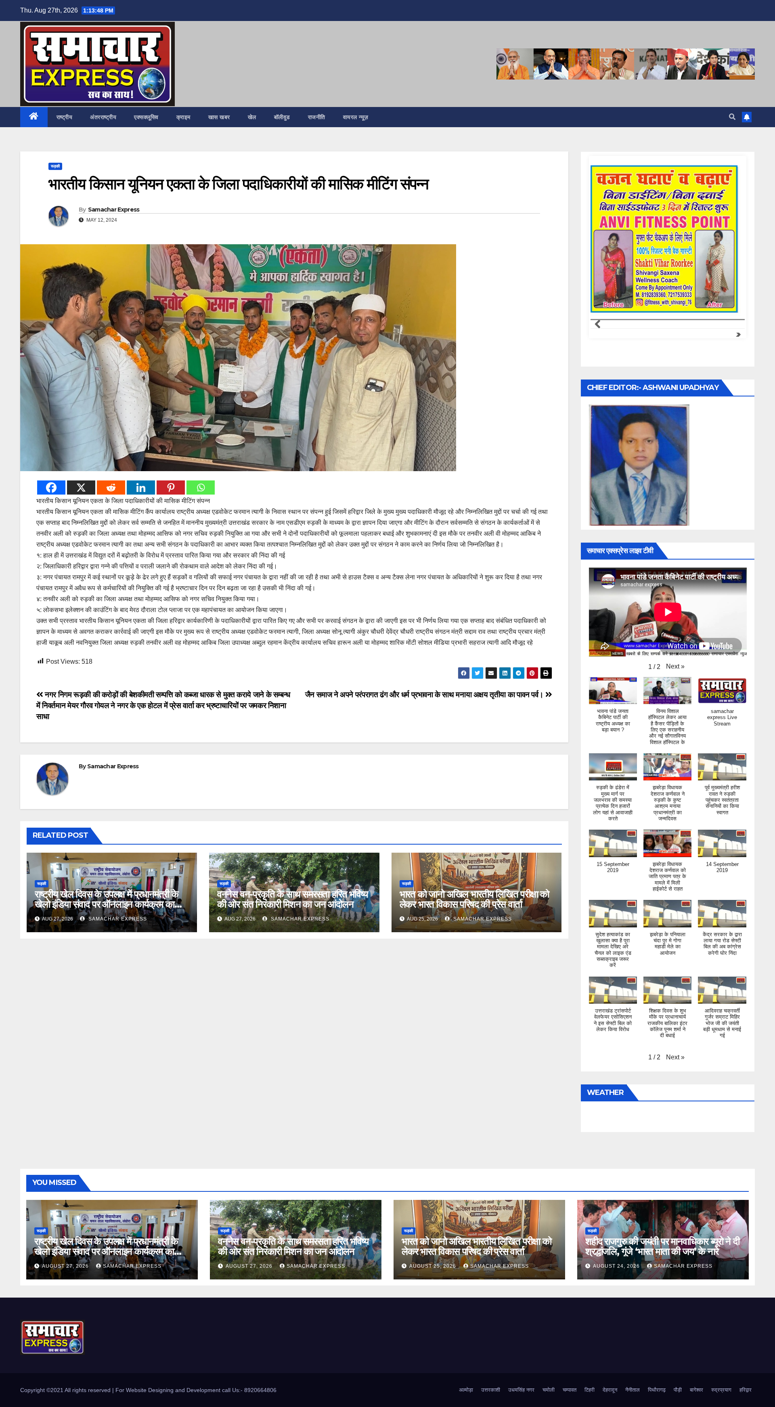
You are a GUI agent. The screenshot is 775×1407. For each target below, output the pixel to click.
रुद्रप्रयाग (721, 1390)
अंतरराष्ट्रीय (103, 117)
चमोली (548, 1390)
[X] (81, 487)
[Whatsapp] (200, 487)
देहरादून (610, 1390)
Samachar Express (114, 209)
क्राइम (183, 117)
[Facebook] (51, 487)
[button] (732, 116)
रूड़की (55, 166)
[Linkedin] (141, 487)
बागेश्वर (696, 1390)
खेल (252, 117)
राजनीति (316, 117)
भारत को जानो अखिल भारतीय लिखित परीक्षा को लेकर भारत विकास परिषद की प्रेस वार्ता (474, 899)
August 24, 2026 (617, 1266)
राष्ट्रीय (65, 117)
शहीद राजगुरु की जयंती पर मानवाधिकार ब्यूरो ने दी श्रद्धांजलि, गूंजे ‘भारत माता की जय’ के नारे (662, 1246)
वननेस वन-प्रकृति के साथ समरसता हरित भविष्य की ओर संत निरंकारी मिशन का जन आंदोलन (292, 899)
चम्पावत (569, 1390)
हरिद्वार (745, 1390)
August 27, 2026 (66, 1266)
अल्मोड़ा (466, 1390)
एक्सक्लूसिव (146, 117)
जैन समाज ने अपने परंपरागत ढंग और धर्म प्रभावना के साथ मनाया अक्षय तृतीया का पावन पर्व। (425, 694)
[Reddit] (111, 487)
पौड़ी (678, 1390)
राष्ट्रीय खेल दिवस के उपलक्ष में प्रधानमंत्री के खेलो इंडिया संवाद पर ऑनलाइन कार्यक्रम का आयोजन (106, 904)
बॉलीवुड (282, 117)
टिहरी (589, 1390)
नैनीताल (632, 1390)
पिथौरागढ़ (657, 1390)
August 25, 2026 (433, 1266)
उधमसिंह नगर (521, 1390)
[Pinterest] (171, 487)
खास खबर (219, 117)
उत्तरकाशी (490, 1390)
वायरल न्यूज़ (356, 117)
